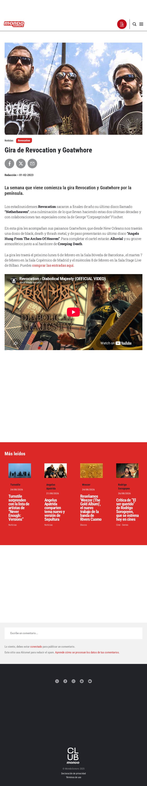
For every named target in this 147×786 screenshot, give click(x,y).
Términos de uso (73, 777)
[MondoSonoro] (14, 23)
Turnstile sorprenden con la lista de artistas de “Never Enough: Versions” (18, 508)
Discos (83, 524)
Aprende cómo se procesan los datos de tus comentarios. (87, 652)
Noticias (12, 524)
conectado (36, 646)
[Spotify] (82, 681)
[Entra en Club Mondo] (73, 756)
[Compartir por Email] (32, 163)
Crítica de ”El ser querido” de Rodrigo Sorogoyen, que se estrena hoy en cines (127, 510)
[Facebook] (65, 681)
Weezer (86, 484)
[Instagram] (73, 681)
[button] (122, 24)
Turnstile (15, 484)
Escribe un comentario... (24, 633)
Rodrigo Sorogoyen (124, 486)
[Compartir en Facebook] (9, 163)
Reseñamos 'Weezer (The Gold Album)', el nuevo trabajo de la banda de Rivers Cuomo (90, 508)
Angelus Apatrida (51, 486)
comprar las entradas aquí (53, 265)
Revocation (24, 140)
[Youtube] (90, 681)
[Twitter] (57, 681)
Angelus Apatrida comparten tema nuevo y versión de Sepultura (54, 510)
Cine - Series (122, 524)
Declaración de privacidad (73, 773)
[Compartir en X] (21, 163)
